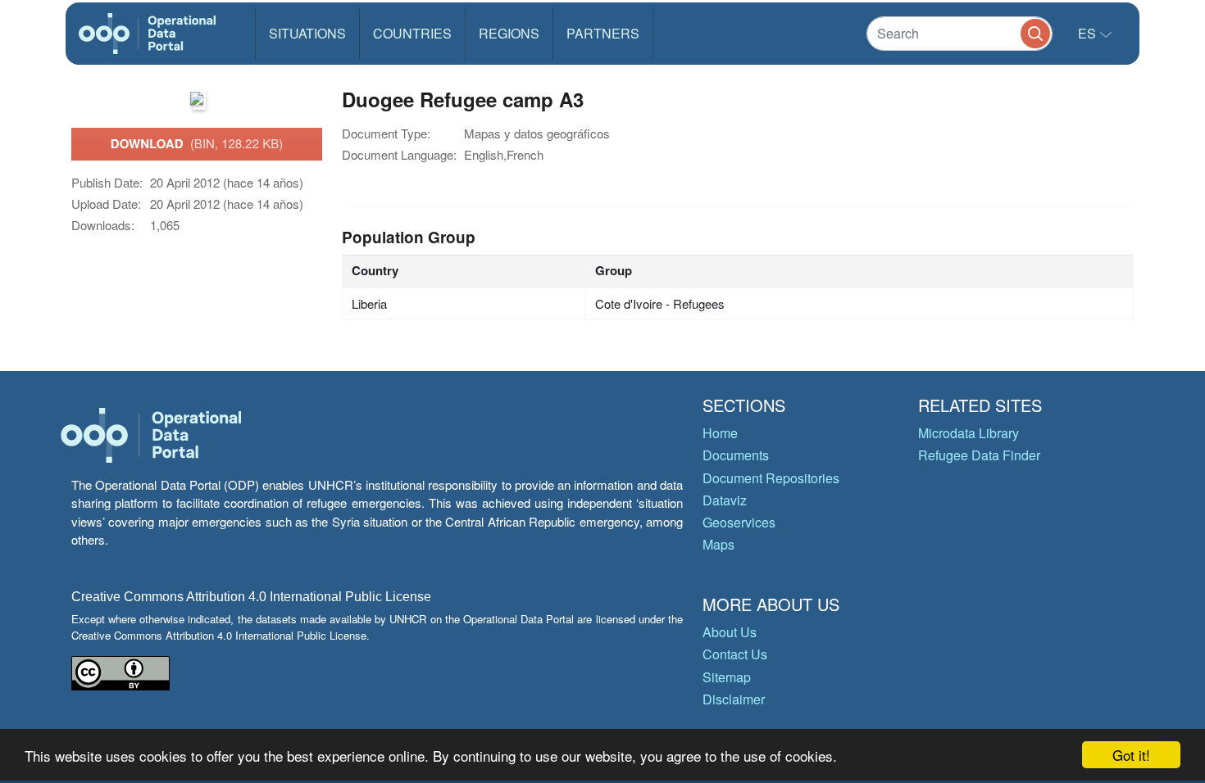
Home (720, 432)
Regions (509, 33)
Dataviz (725, 500)
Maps (718, 544)
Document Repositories (771, 477)
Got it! (1131, 755)
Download (197, 143)
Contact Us (735, 654)
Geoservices (739, 522)
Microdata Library (968, 432)
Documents (736, 455)
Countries (412, 33)
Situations (307, 33)
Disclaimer (734, 699)
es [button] (1088, 33)
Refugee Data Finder (979, 455)
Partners (602, 33)
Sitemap (727, 677)
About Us (730, 631)
